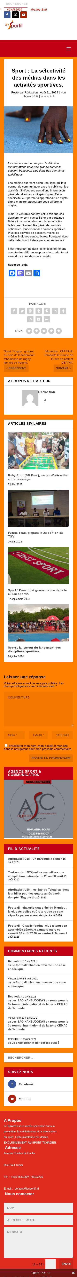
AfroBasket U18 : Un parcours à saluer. (35, 858)
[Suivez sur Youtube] (23, 14)
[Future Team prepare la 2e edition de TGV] (38, 508)
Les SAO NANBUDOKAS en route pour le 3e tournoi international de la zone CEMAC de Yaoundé (38, 1004)
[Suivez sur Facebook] (7, 14)
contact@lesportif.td (27, 1188)
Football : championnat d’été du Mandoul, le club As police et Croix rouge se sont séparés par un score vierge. (37, 911)
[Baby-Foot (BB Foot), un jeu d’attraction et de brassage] (38, 451)
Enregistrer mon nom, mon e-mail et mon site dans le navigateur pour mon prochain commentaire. (38, 747)
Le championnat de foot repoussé (35, 1042)
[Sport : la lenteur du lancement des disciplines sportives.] (38, 623)
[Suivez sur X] (15, 14)
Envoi (66, 1264)
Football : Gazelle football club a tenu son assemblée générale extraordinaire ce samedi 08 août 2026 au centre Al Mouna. (37, 929)
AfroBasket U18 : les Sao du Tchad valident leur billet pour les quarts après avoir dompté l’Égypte (38, 893)
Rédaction (31, 92)
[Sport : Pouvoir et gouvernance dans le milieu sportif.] (38, 565)
